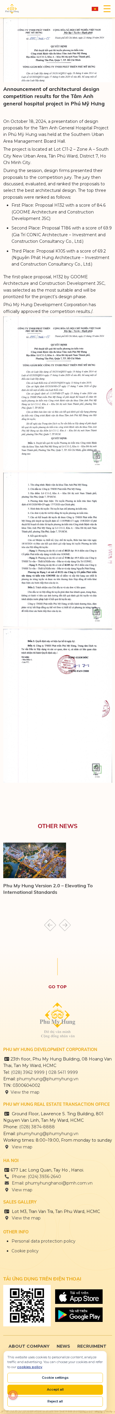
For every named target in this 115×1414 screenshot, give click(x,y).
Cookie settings (55, 1378)
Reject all (55, 1401)
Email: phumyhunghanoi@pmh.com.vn (52, 1183)
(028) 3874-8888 (37, 1126)
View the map (25, 1092)
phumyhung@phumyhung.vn (47, 1079)
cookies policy (29, 1367)
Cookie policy (25, 1251)
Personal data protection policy (43, 1241)
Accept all (55, 1389)
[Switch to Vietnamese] (95, 9)
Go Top (57, 986)
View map (21, 1147)
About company (29, 1346)
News (63, 1346)
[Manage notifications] (13, 1395)
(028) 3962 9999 (28, 1072)
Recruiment (91, 1346)
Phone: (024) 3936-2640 (36, 1176)
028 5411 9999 (63, 1072)
